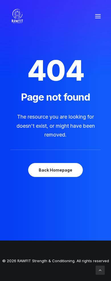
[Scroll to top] (100, 269)
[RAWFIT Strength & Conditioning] (17, 16)
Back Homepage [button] (55, 170)
